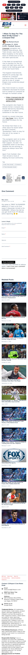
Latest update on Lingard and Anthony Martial (13, 317)
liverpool (18, 164)
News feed (9, 576)
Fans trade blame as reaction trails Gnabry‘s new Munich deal (13, 422)
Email (4, 228)
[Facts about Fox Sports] (14, 455)
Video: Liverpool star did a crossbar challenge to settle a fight (15, 99)
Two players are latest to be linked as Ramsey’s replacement (14, 297)
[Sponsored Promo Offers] (8, 16)
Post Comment (8, 262)
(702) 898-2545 (9, 593)
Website (4, 240)
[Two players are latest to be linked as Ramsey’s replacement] (14, 289)
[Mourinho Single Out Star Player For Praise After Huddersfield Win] (14, 475)
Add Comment (6, 246)
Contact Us (4, 579)
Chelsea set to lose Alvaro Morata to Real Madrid (13, 524)
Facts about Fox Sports (9, 463)
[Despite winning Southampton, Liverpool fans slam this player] (14, 372)
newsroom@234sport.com (12, 589)
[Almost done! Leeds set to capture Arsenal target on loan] (14, 330)
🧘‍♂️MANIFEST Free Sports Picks (14, 10)
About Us (16, 576)
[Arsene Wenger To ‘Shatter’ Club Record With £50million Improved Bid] (14, 393)
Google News (8, 605)
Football (11, 46)
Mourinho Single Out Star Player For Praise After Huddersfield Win (12, 483)
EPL (21, 7)
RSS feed (4, 576)
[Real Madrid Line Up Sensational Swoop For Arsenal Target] (14, 496)
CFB (7, 7)
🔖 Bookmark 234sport (14, 1)
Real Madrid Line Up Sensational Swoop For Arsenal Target (13, 503)
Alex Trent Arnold (8, 164)
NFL (9, 4)
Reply (24, 201)
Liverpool (5, 48)
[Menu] (25, 25)
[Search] (13, 25)
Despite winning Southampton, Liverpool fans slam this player (11, 380)
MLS (16, 7)
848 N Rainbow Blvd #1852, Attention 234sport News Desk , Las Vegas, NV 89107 (14, 599)
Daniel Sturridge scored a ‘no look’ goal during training (14, 359)
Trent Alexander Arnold (9, 167)
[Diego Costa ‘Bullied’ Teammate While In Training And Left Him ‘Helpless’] (14, 434)
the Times (9, 118)
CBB (12, 7)
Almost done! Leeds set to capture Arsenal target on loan (12, 338)
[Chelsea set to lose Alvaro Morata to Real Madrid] (14, 516)
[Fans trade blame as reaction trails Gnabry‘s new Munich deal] (14, 414)
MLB (14, 4)
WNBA (23, 4)
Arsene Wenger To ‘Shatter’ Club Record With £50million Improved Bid (14, 401)
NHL (18, 4)
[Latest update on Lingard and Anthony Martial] (14, 310)
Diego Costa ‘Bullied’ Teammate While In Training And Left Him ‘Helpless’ (14, 442)
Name (4, 234)
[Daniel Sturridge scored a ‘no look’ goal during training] (14, 351)
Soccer (17, 46)
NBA (4, 4)
